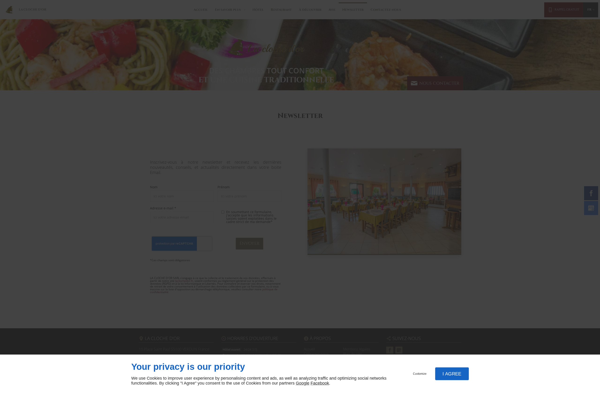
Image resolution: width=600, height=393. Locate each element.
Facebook (320, 383)
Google (302, 383)
